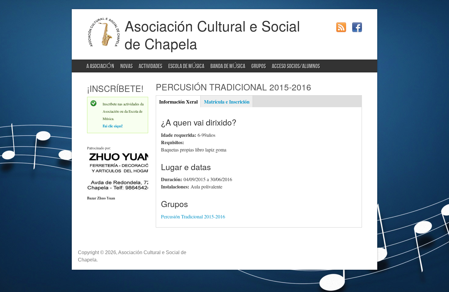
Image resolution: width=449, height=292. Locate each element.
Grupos (258, 66)
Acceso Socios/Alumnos (296, 66)
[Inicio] (104, 45)
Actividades (150, 66)
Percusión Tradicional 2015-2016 (193, 216)
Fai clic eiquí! (113, 126)
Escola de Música (186, 66)
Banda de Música (227, 66)
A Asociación (100, 66)
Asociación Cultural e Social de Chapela (212, 34)
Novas (126, 66)
